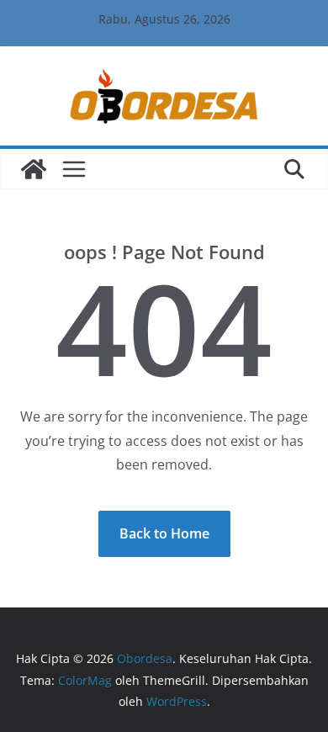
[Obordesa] (33, 169)
